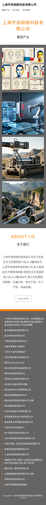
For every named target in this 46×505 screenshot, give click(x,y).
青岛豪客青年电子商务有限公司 (18, 417)
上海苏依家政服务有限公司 (16, 454)
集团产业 (6, 10)
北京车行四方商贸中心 (14, 427)
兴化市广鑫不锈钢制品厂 (15, 352)
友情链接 (26, 10)
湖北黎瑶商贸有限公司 (14, 406)
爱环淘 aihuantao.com (14, 363)
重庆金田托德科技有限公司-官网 (19, 400)
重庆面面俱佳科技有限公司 (16, 330)
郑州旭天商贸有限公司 (14, 373)
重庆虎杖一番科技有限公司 (16, 468)
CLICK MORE (23, 299)
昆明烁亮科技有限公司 (14, 479)
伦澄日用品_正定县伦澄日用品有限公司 (22, 444)
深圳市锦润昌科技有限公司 (16, 357)
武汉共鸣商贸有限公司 (14, 336)
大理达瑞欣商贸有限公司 (15, 341)
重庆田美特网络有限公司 (15, 395)
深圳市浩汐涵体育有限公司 (16, 379)
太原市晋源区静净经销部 (15, 485)
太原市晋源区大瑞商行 (14, 346)
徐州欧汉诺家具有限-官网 (15, 384)
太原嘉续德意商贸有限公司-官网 (19, 474)
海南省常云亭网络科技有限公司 (18, 422)
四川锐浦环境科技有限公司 (16, 433)
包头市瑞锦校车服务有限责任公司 (19, 438)
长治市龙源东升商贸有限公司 (17, 411)
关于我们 (16, 10)
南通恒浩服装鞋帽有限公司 (16, 449)
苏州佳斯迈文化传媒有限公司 (17, 390)
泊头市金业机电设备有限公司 (17, 368)
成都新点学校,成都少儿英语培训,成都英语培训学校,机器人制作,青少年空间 (23, 461)
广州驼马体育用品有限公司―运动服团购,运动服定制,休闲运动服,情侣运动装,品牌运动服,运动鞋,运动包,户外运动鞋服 (24, 322)
